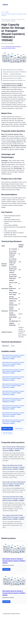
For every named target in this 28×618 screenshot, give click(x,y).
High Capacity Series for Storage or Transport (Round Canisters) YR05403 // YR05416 (13, 560)
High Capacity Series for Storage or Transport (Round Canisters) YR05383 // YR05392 (13, 593)
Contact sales (18, 428)
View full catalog (7, 433)
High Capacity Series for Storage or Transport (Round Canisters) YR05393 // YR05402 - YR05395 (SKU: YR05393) (13, 371)
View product (6, 569)
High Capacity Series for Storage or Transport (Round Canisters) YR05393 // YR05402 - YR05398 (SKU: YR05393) (13, 393)
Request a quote (7, 428)
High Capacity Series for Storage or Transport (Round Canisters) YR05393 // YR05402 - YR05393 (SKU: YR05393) (13, 357)
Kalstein (5, 4)
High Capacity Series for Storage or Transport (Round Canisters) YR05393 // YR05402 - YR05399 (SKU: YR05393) (13, 400)
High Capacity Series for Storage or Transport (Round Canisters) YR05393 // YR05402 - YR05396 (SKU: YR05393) (13, 378)
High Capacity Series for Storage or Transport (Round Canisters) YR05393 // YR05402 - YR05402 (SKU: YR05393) (13, 421)
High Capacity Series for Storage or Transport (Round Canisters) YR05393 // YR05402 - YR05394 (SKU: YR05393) (13, 364)
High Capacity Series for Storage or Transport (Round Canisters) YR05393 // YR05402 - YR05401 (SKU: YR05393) (13, 414)
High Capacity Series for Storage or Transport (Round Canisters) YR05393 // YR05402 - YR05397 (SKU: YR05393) (13, 385)
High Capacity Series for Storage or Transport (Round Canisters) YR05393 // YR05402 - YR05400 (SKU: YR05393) (13, 407)
